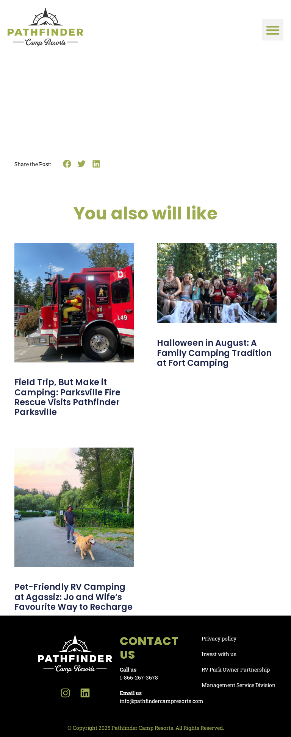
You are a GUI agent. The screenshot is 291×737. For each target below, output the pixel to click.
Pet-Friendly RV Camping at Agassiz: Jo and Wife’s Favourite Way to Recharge (73, 597)
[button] (272, 29)
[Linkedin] (85, 693)
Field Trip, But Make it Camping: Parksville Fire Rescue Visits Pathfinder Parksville (67, 397)
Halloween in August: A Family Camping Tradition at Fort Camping (214, 353)
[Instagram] (65, 693)
